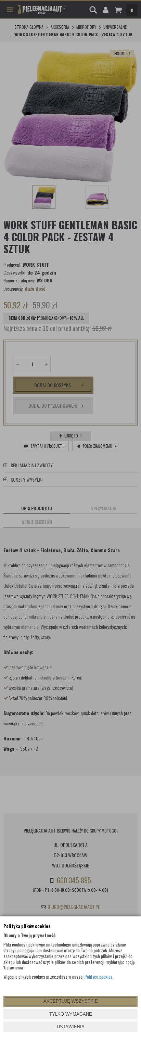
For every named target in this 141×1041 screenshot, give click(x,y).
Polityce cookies (99, 976)
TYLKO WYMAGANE (70, 1014)
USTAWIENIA (71, 1026)
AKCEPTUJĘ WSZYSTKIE (70, 1001)
